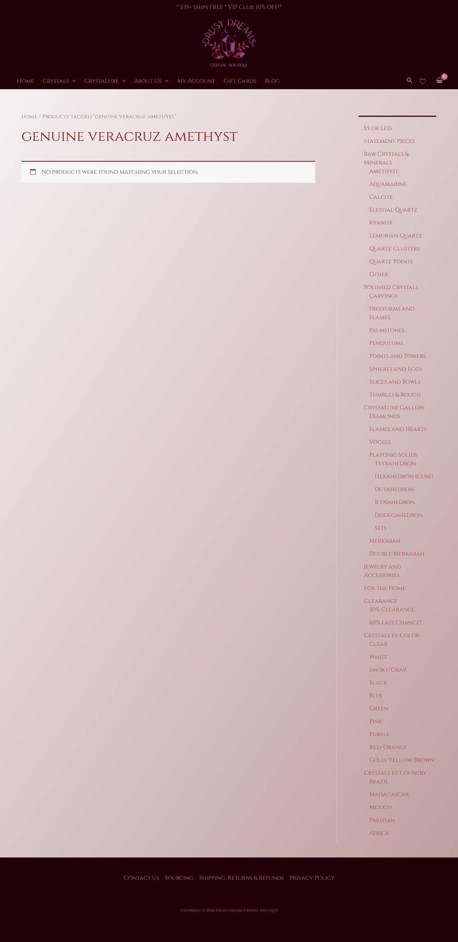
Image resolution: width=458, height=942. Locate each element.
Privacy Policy (312, 878)
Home (25, 81)
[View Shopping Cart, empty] (439, 81)
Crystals (56, 81)
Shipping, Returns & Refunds (241, 878)
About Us (147, 81)
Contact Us (141, 878)
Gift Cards (240, 81)
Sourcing (179, 878)
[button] (72, 81)
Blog (272, 81)
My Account (196, 81)
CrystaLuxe (101, 81)
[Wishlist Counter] (423, 81)
